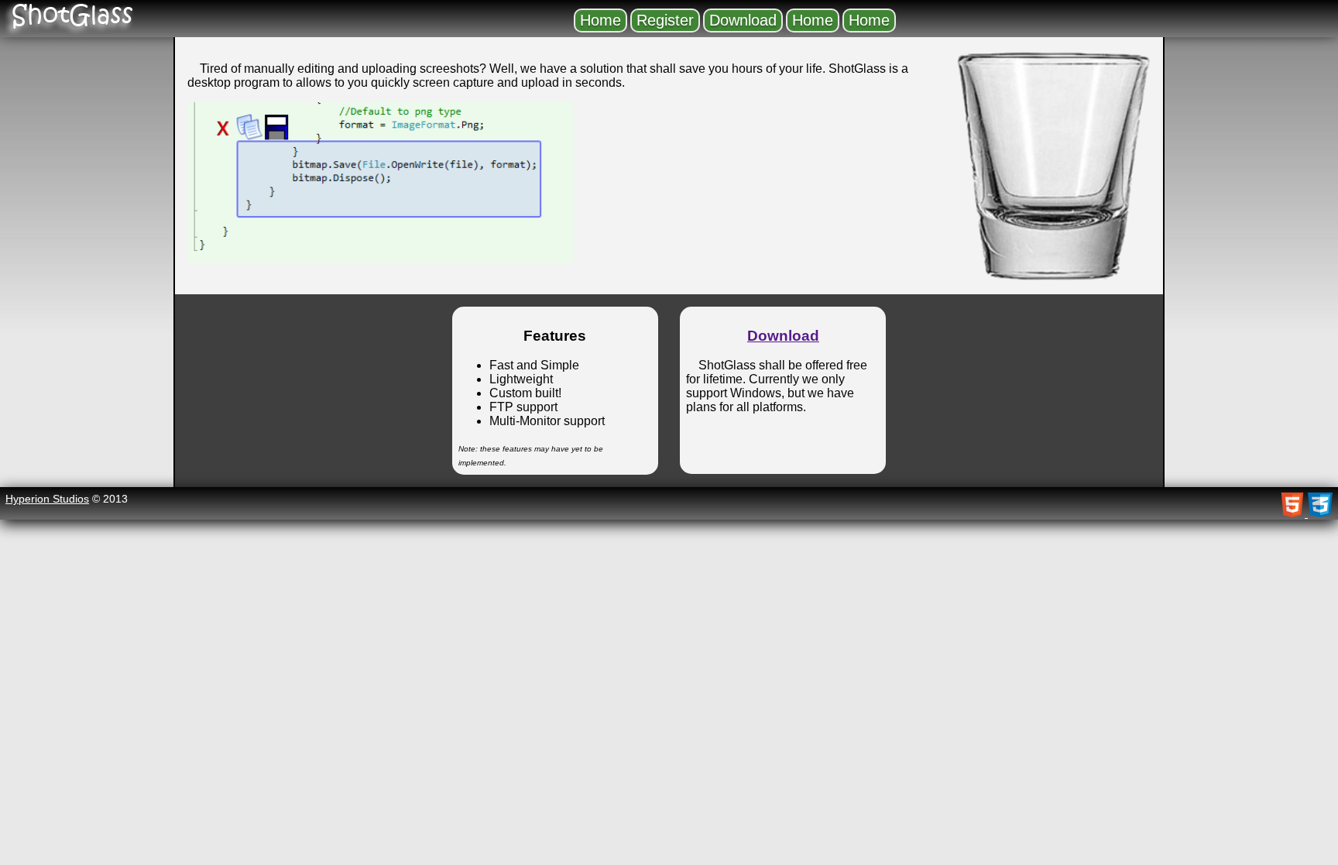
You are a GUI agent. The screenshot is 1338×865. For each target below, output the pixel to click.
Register (665, 20)
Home (600, 20)
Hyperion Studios (47, 499)
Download (743, 20)
